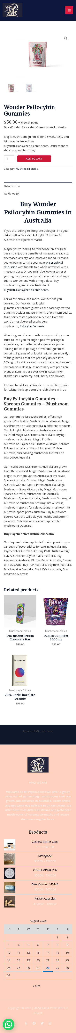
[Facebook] (34, 1023)
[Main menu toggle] (69, 10)
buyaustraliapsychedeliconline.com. (26, 290)
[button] (65, 38)
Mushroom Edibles (27, 168)
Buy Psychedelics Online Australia (29, 534)
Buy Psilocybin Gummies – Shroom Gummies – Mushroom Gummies (36, 403)
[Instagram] (50, 1023)
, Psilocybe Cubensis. (31, 326)
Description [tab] (12, 186)
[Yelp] (26, 1023)
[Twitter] (42, 1023)
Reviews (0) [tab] (11, 193)
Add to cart (34, 158)
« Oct (36, 986)
